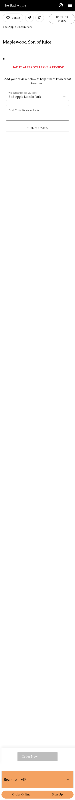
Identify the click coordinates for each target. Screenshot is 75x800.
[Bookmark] (40, 18)
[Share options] (29, 18)
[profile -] (61, 5)
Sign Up (57, 794)
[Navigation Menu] (70, 5)
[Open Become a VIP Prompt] (68, 779)
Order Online (21, 794)
